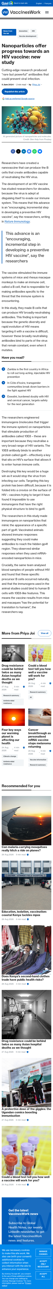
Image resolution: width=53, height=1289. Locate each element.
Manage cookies (43, 1252)
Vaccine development (27, 36)
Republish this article (15, 91)
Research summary (11, 695)
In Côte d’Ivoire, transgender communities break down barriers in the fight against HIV (28, 386)
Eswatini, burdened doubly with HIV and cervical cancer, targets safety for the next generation (28, 400)
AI (31, 697)
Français (48, 3)
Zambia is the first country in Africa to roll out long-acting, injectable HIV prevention (28, 373)
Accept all (43, 1275)
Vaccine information (38, 760)
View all (44, 633)
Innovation (23, 31)
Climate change (9, 756)
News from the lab (7, 32)
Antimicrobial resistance (8, 702)
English (39, 3)
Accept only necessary (43, 1264)
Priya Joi (36, 84)
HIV (33, 31)
